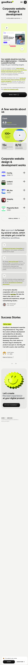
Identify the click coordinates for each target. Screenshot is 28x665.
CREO (11, 354)
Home (3, 418)
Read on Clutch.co (7, 357)
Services (9, 418)
